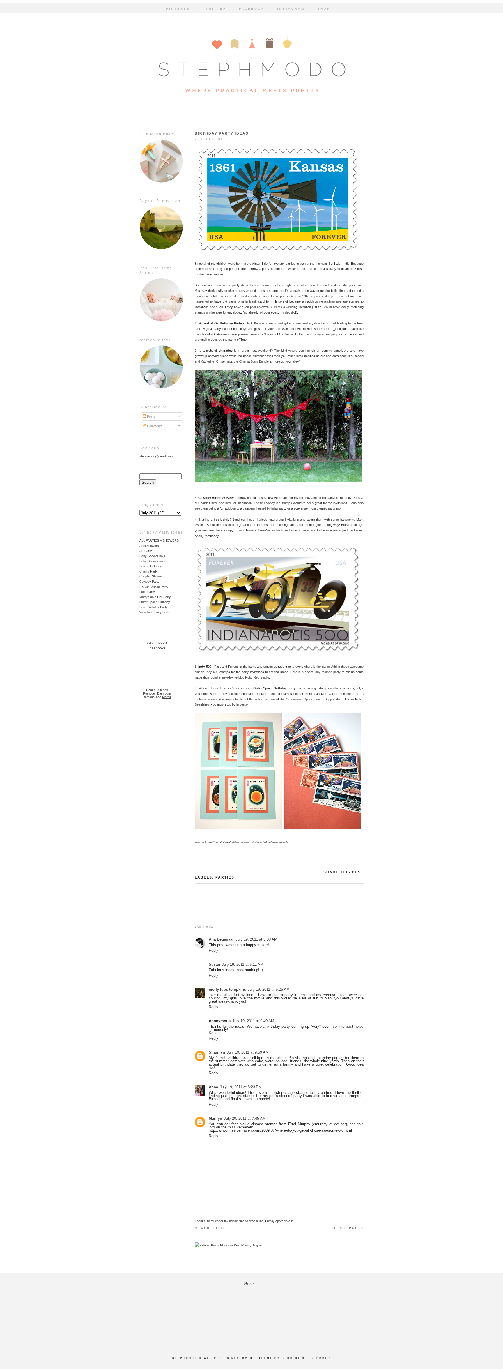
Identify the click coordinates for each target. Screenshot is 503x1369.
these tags (308, 530)
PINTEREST (179, 8)
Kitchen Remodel (155, 691)
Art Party (145, 550)
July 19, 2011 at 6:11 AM (242, 964)
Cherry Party (148, 571)
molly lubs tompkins (227, 989)
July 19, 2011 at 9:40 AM (253, 1021)
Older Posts (348, 1228)
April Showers (149, 545)
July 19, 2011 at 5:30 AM (256, 939)
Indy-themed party (327, 672)
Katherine (207, 361)
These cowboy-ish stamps (273, 503)
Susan (214, 964)
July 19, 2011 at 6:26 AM (269, 989)
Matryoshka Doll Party (155, 597)
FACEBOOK (252, 8)
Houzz (150, 690)
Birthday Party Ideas (222, 133)
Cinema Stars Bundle (254, 361)
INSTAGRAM (291, 8)
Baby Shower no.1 (152, 556)
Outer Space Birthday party (274, 688)
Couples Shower (151, 576)
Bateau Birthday (150, 566)
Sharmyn (217, 1052)
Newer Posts (210, 1228)
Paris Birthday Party (153, 607)
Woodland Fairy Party (154, 612)
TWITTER (216, 8)
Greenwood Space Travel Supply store (314, 699)
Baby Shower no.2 (152, 561)
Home (249, 1284)
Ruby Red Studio (257, 677)
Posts (150, 416)
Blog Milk (293, 1358)
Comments (154, 426)
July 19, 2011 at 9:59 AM (248, 1052)
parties (224, 877)
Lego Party (147, 591)
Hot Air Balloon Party (153, 587)
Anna (213, 1087)
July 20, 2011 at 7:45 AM (245, 1118)
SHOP (323, 8)
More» (166, 697)
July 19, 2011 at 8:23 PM (241, 1087)
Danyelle (333, 497)
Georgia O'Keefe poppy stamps (312, 296)
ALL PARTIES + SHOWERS (159, 540)
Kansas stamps (265, 323)
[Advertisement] (156, 796)
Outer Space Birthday (154, 602)
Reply (213, 950)
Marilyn (215, 1118)
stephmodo (185, 1358)
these (350, 693)
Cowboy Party (149, 581)
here (214, 503)
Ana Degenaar (221, 939)
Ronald (359, 356)
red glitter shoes (289, 323)
